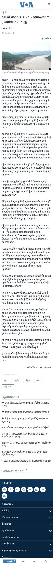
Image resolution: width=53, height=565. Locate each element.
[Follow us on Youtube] (17, 489)
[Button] (46, 39)
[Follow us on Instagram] (23, 489)
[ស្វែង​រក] (46, 561)
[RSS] (36, 489)
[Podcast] (43, 489)
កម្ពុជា (4, 12)
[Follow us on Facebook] (4, 489)
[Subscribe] (4, 496)
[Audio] (34, 561)
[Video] (23, 561)
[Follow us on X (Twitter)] (10, 489)
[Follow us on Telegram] (30, 489)
